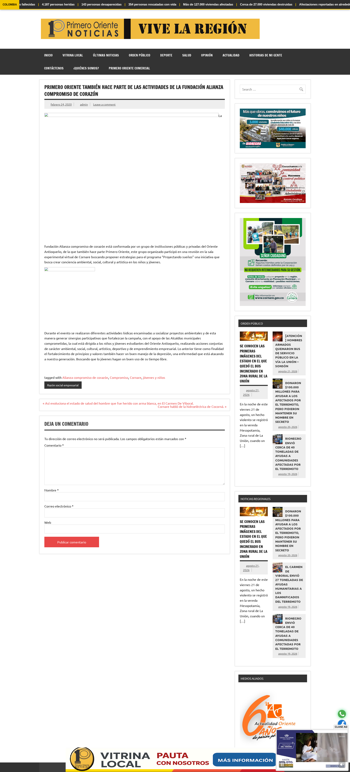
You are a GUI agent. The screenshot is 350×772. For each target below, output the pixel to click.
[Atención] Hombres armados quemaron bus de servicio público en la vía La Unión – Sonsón (288, 351)
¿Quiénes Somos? (86, 68)
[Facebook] (342, 724)
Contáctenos (54, 68)
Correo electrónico (59, 506)
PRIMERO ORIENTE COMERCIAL (129, 68)
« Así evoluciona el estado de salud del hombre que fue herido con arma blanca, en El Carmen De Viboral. (118, 403)
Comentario (54, 445)
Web (47, 522)
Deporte (166, 55)
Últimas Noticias (106, 55)
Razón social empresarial (63, 385)
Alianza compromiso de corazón (85, 377)
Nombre (51, 490)
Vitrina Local (73, 55)
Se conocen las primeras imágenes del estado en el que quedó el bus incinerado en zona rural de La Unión (253, 363)
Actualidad (231, 55)
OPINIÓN (207, 55)
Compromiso (119, 377)
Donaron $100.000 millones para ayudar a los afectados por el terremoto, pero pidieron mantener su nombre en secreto (288, 402)
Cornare (135, 377)
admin (84, 104)
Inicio (48, 55)
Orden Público (139, 55)
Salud (186, 55)
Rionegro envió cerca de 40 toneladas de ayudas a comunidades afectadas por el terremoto (288, 453)
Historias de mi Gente (265, 55)
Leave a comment (104, 104)
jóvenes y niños (154, 377)
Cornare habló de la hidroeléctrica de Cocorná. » (192, 406)
